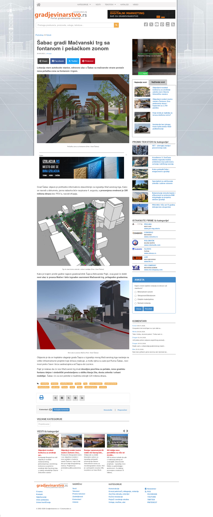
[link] (69, 15)
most (72, 387)
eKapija (49, 53)
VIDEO (135, 5)
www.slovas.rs (150, 253)
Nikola (134, 331)
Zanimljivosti (77, 497)
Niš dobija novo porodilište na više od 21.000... (115, 452)
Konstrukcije (114, 489)
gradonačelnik (110, 384)
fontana (55, 384)
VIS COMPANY (150, 265)
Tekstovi (75, 491)
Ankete (75, 502)
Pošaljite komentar (61, 410)
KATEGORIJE (84, 5)
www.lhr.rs (148, 262)
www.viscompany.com (153, 270)
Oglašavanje (41, 497)
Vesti (49, 35)
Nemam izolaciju (144, 303)
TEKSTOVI (110, 5)
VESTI (98, 5)
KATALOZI (125, 5)
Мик (134, 349)
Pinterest (88, 61)
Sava (80, 387)
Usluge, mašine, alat (117, 502)
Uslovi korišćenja (43, 502)
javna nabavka (96, 384)
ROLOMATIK (149, 241)
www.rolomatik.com (152, 245)
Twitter (74, 61)
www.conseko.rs (151, 237)
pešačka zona (66, 384)
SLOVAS (147, 249)
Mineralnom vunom (145, 292)
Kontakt (39, 494)
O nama (39, 492)
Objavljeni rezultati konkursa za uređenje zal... (47, 452)
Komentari (139, 321)
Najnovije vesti (140, 82)
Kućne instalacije (116, 497)
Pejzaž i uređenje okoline (119, 500)
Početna (40, 35)
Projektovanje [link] (44, 424)
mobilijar (44, 384)
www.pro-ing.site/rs (152, 229)
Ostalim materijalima (146, 299)
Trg (85, 384)
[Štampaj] (41, 397)
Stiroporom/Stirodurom (146, 296)
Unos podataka (42, 500)
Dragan (135, 337)
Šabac (78, 384)
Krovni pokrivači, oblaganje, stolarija (124, 491)
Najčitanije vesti (158, 82)
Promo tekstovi (78, 494)
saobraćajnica (90, 387)
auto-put (55, 387)
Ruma (64, 387)
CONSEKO (148, 232)
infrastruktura (43, 387)
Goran (134, 326)
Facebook (59, 61)
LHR (146, 257)
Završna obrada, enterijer (119, 494)
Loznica (103, 387)
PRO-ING (148, 224)
